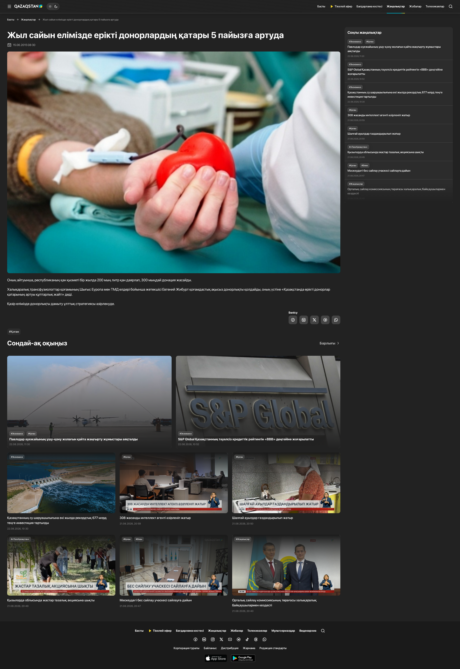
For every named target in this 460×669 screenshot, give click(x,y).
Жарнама (249, 648)
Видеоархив (307, 630)
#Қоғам (14, 331)
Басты (321, 6)
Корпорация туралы (186, 648)
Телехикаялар (435, 6)
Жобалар (415, 6)
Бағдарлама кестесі (369, 6)
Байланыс (210, 648)
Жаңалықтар (396, 6)
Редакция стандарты (273, 648)
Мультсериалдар (283, 630)
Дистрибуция (229, 648)
